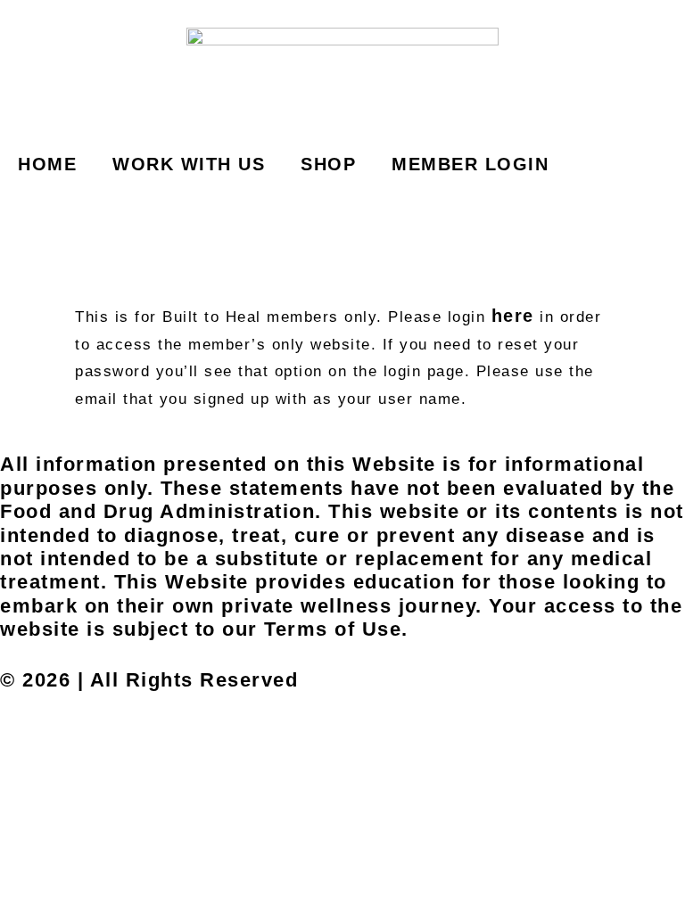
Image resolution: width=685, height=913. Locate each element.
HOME (47, 164)
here (512, 315)
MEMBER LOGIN (470, 164)
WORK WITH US (188, 164)
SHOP (328, 164)
